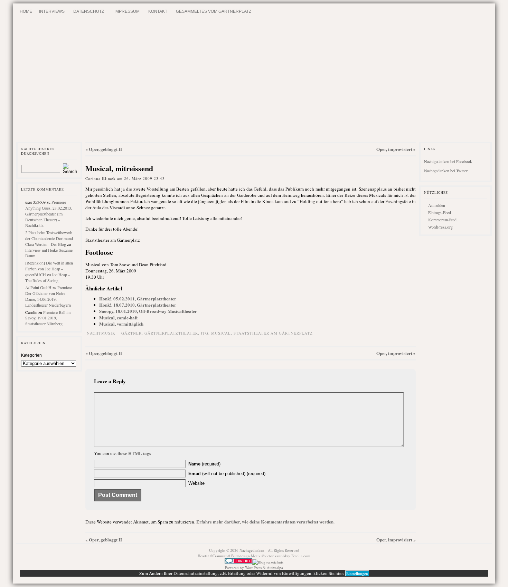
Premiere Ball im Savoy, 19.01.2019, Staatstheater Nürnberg (47, 318)
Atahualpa (275, 567)
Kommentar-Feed (442, 219)
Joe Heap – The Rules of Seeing (47, 277)
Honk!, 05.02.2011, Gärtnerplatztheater (137, 298)
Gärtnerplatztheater (171, 333)
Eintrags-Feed (439, 212)
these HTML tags (134, 453)
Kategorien (31, 355)
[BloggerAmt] (267, 562)
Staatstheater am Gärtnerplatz (273, 333)
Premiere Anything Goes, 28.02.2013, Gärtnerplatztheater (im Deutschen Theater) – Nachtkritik (48, 213)
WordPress (253, 567)
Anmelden (436, 205)
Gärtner (131, 333)
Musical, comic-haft (118, 317)
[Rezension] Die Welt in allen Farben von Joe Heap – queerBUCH (49, 268)
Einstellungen (357, 573)
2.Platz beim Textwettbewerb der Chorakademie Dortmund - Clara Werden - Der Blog (50, 238)
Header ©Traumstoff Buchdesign (224, 555)
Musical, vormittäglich (121, 323)
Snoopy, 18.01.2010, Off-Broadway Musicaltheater (148, 311)
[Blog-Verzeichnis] (238, 562)
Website (196, 483)
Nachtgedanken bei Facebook (448, 161)
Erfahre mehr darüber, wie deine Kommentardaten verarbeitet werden (264, 521)
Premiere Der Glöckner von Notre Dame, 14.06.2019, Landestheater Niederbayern (48, 296)
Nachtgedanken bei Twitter (446, 170)
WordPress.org (440, 227)
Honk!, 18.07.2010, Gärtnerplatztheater (137, 304)
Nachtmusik (101, 333)
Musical (221, 333)
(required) (204, 463)
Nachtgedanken (251, 550)
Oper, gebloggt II (105, 149)
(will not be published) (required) (226, 473)
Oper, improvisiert (394, 149)
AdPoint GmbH (38, 287)
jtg (204, 333)
